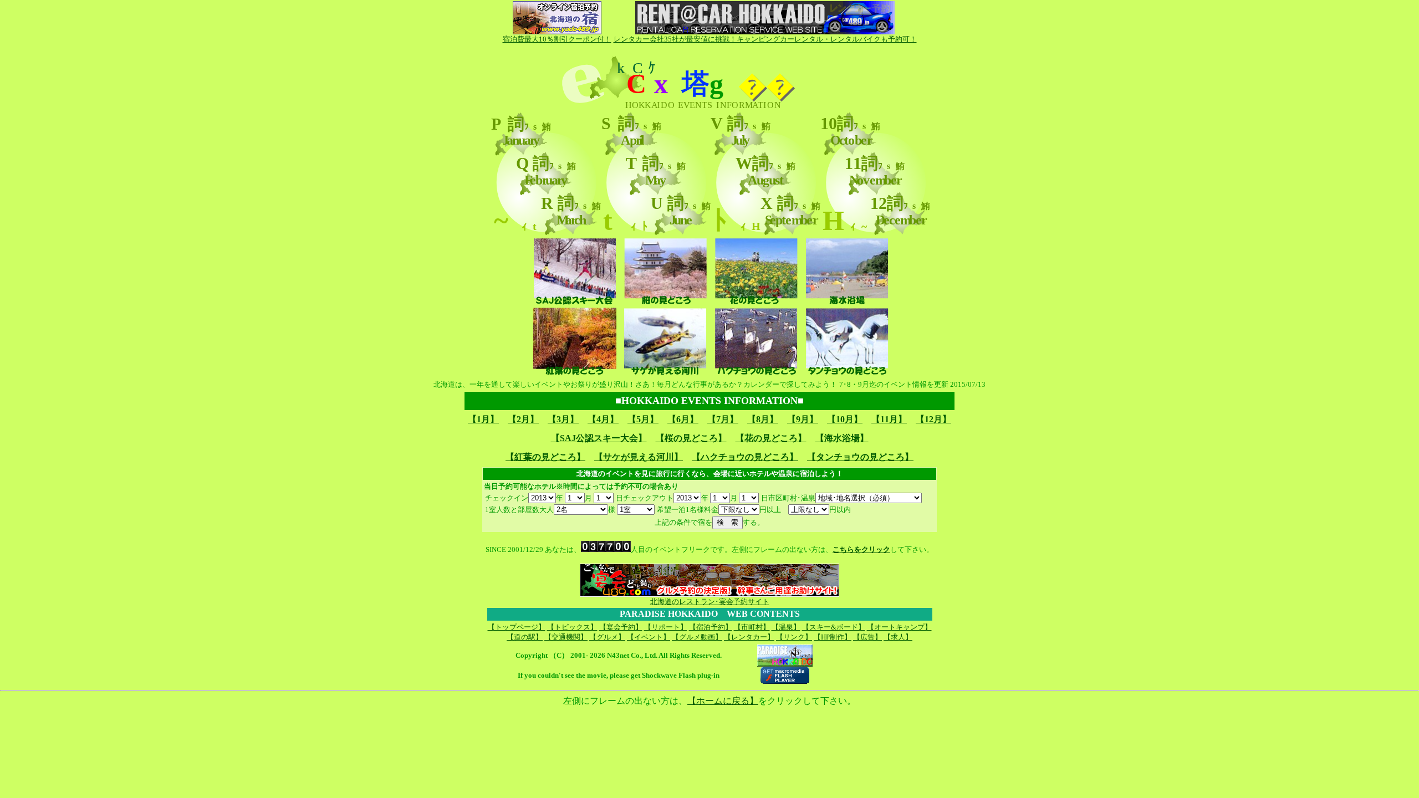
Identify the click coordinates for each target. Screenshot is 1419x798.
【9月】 (802, 419)
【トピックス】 (572, 627)
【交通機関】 (566, 637)
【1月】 (483, 419)
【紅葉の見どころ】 (545, 457)
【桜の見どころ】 (691, 438)
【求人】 (898, 637)
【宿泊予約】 (710, 627)
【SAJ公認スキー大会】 (599, 438)
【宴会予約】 (620, 627)
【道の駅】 (525, 637)
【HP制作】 (832, 637)
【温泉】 (786, 627)
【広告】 (867, 637)
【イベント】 (648, 637)
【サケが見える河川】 (638, 457)
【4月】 (603, 419)
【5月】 (643, 419)
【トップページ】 (516, 627)
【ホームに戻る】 (722, 700)
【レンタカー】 (749, 637)
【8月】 (762, 419)
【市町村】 (752, 627)
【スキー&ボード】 (833, 627)
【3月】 (563, 419)
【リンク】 (794, 637)
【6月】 (682, 419)
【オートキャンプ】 (899, 627)
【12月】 (933, 419)
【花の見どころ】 (771, 438)
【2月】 (523, 419)
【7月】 (722, 419)
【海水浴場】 (842, 438)
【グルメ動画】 (697, 637)
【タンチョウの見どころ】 (860, 457)
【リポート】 (665, 627)
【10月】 (844, 419)
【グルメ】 (607, 637)
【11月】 (889, 419)
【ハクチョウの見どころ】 (745, 457)
